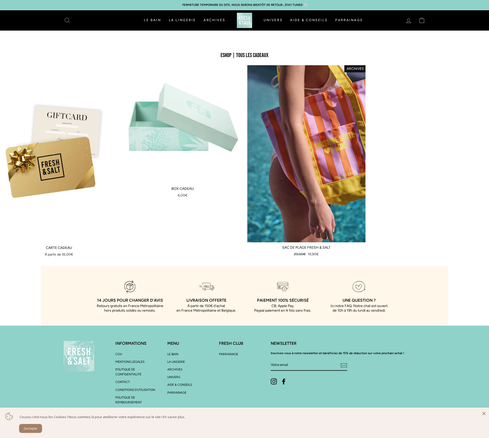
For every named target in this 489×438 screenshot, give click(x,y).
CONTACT (122, 382)
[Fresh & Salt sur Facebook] (284, 381)
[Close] (483, 412)
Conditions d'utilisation (135, 390)
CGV (118, 354)
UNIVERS (273, 20)
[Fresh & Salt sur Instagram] (274, 381)
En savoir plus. (174, 417)
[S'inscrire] (344, 365)
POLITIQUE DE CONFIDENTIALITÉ (128, 372)
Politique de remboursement (128, 400)
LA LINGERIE (182, 20)
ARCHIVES (214, 20)
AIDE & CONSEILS (309, 20)
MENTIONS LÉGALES (129, 362)
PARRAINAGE (349, 20)
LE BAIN (152, 20)
